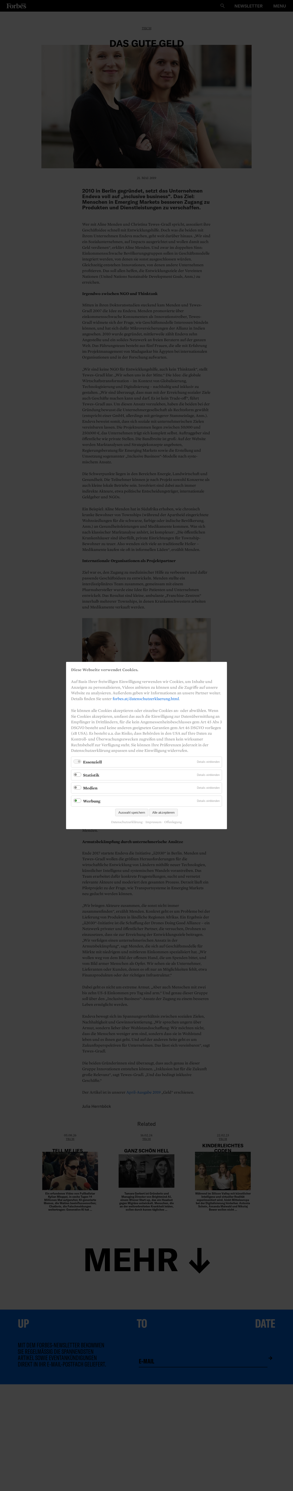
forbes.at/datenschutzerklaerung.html (146, 698)
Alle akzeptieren (163, 812)
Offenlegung (173, 822)
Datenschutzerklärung (127, 822)
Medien (90, 787)
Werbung (91, 801)
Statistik (91, 775)
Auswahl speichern (131, 812)
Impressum (153, 822)
